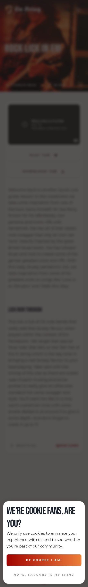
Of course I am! (44, 560)
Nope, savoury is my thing (44, 574)
